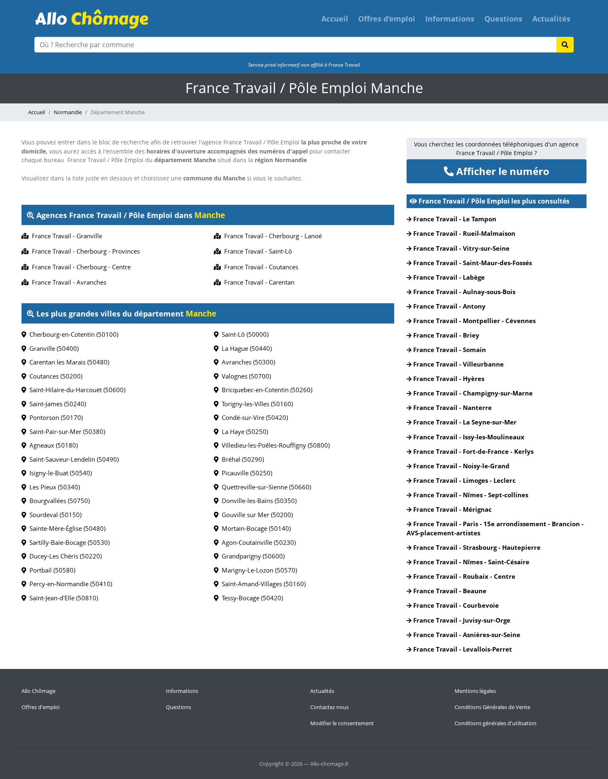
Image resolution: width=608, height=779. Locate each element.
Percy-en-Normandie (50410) (69, 584)
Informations (449, 19)
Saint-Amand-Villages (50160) (262, 584)
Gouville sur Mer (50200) (255, 515)
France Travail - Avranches (67, 282)
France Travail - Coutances (259, 267)
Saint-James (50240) (56, 404)
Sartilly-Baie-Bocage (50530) (68, 542)
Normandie (68, 112)
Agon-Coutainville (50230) (257, 542)
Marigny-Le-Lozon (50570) (257, 570)
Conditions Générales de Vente (492, 707)
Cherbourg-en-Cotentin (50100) (72, 334)
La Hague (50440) (245, 348)
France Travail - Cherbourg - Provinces (84, 251)
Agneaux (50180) (52, 445)
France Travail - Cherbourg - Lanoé (271, 236)
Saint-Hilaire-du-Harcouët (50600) (75, 390)
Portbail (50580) (50, 570)
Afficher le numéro (501, 171)
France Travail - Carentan (257, 282)
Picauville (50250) (245, 473)
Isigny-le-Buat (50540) (59, 473)
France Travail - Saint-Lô (256, 251)
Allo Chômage (38, 691)
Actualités (551, 19)
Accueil (334, 19)
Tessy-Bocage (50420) (250, 598)
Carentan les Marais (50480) (67, 362)
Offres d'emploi (386, 19)
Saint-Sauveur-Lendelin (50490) (72, 459)
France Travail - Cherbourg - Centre (80, 267)
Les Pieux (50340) (53, 487)
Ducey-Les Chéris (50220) (64, 556)
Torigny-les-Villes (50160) (255, 404)
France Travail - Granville (65, 236)
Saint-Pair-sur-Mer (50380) (65, 431)
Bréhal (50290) (241, 459)
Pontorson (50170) (54, 417)
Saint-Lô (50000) (243, 334)
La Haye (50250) (243, 431)
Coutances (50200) (54, 376)
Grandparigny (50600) (251, 556)
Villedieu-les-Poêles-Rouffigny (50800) (274, 445)
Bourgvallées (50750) (58, 500)
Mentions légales (475, 691)
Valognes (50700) (244, 376)
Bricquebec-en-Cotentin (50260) (265, 390)
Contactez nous (329, 707)
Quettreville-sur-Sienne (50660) (264, 487)
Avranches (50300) (246, 362)
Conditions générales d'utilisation (495, 723)
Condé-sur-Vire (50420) (253, 417)
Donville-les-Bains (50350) (257, 500)
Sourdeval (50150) (53, 515)
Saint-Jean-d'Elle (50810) (62, 598)
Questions (503, 19)
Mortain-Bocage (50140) (254, 528)
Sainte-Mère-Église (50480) (65, 528)
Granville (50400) (52, 348)
